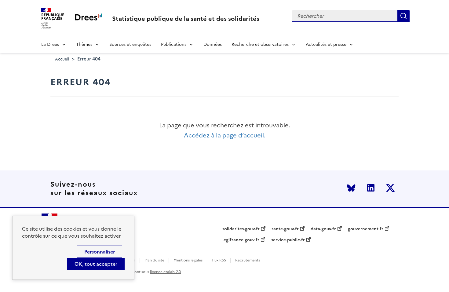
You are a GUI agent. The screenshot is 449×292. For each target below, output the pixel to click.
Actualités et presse (326, 44)
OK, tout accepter (96, 264)
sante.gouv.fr (285, 229)
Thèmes (84, 44)
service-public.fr (288, 240)
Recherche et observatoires (260, 44)
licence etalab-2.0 (165, 272)
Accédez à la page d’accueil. (224, 135)
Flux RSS (219, 260)
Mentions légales (188, 260)
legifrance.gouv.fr (240, 240)
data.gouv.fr (323, 229)
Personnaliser (99, 251)
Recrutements (247, 260)
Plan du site (154, 260)
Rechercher (403, 16)
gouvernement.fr (365, 229)
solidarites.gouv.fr (241, 229)
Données (212, 44)
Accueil (62, 59)
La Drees (50, 44)
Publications (173, 44)
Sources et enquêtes (130, 44)
